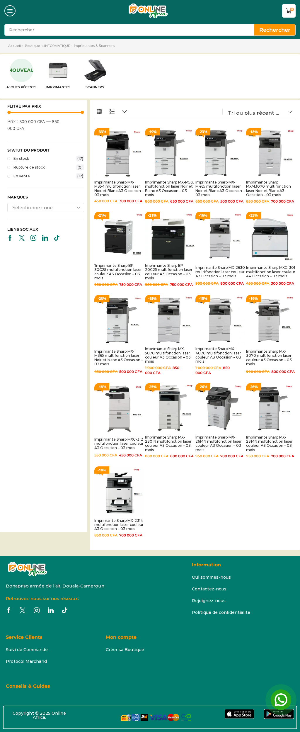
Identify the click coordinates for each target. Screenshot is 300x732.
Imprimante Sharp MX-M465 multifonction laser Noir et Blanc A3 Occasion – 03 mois (220, 188)
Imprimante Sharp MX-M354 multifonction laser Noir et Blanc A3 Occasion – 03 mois (119, 188)
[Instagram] (33, 238)
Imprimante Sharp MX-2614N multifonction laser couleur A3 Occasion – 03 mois (218, 443)
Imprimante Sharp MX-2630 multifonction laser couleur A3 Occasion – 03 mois (220, 271)
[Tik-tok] (57, 238)
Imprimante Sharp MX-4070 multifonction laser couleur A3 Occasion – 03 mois (218, 355)
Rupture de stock (48, 167)
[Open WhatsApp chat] (281, 699)
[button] (10, 10)
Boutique (32, 46)
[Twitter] (22, 238)
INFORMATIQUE (57, 46)
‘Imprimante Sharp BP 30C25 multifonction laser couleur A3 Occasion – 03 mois (118, 271)
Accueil (14, 46)
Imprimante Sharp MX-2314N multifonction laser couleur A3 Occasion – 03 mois (269, 443)
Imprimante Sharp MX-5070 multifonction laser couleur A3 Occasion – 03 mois (168, 355)
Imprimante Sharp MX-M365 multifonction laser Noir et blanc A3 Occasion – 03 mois (118, 357)
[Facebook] (10, 238)
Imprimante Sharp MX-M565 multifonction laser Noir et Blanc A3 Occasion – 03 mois (170, 188)
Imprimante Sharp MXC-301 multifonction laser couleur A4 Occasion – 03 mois (270, 271)
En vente (48, 176)
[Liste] (112, 112)
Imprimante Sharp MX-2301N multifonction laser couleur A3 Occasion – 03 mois (168, 443)
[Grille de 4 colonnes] (99, 112)
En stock (48, 158)
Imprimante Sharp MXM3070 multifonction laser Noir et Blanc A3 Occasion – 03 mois (268, 188)
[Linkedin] (45, 238)
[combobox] (45, 207)
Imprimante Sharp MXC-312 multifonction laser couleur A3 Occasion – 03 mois (119, 443)
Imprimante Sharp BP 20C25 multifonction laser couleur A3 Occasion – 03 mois (168, 271)
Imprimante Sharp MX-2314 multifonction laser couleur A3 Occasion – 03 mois (119, 524)
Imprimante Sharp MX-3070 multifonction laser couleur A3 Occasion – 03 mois (269, 357)
